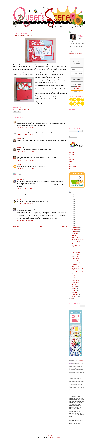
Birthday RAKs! (75, 254)
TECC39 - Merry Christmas (78, 239)
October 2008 (75, 231)
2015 (72, 211)
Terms (76, 91)
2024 (72, 194)
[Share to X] (17, 112)
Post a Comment (17, 224)
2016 (72, 209)
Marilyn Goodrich (20, 199)
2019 (72, 203)
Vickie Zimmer (72, 166)
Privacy (79, 91)
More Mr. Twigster (76, 237)
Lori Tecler (71, 161)
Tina (18, 130)
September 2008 (76, 280)
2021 (72, 199)
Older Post (64, 226)
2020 (72, 201)
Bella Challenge (75, 275)
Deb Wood (19, 138)
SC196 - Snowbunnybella (77, 277)
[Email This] (14, 112)
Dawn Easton (20, 179)
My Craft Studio (48, 30)
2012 (72, 217)
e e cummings (49, 435)
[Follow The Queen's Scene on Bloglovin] (76, 131)
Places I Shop (57, 30)
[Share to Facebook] (18, 112)
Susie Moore (72, 164)
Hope (73, 250)
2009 (72, 223)
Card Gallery (21, 30)
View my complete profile (76, 53)
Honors (41, 30)
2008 (72, 225)
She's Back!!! (75, 256)
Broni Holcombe (72, 156)
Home (15, 30)
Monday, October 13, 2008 (25, 220)
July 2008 (74, 284)
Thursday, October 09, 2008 (25, 127)
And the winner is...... (76, 233)
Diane (18, 207)
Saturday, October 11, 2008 (25, 196)
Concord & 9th (80, 360)
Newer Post (16, 226)
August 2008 (75, 282)
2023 (72, 196)
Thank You (74, 235)
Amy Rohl (71, 152)
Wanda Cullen (72, 168)
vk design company (54, 437)
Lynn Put (71, 163)
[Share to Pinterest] (20, 112)
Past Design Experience (32, 30)
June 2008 (74, 286)
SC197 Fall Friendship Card (78, 271)
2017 (72, 207)
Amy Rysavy (72, 154)
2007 (72, 298)
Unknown (19, 164)
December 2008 (75, 227)
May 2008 (74, 288)
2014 (72, 213)
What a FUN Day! (76, 266)
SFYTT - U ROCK (76, 252)
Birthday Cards (75, 248)
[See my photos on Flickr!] (73, 137)
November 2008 (75, 229)
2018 (72, 205)
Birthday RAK (75, 260)
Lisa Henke (71, 159)
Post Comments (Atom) (25, 229)
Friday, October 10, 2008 (24, 176)
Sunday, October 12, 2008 (25, 203)
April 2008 (74, 290)
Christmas (20, 109)
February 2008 (75, 294)
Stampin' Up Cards (27, 109)
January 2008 (75, 296)
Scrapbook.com (72, 362)
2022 (72, 197)
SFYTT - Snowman (76, 241)
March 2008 (75, 292)
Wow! (73, 243)
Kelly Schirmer (72, 157)
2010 (72, 221)
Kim (18, 155)
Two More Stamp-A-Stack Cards (23, 36)
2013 (72, 215)
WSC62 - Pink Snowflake (77, 258)
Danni (18, 120)
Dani (18, 171)
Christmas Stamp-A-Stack (77, 273)
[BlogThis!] (15, 112)
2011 (72, 219)
